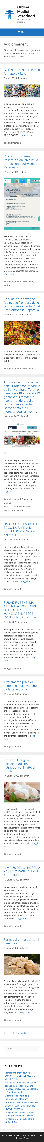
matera (19, 510)
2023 (9, 506)
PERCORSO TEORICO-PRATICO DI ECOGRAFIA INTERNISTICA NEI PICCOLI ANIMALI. (21, 1105)
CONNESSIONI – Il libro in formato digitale (22, 71)
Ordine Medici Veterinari (26, 11)
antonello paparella (22, 506)
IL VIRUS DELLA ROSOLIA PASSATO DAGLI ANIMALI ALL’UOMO (22, 871)
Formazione (27, 281)
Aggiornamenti (13, 143)
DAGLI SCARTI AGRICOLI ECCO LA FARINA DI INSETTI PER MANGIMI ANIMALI (21, 529)
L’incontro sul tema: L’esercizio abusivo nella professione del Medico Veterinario (21, 161)
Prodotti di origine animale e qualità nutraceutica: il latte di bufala (19, 765)
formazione (9, 510)
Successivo (23, 1033)
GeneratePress (22, 1138)
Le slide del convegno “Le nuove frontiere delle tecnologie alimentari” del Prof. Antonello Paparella (22, 304)
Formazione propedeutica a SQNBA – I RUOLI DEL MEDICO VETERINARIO (20, 1076)
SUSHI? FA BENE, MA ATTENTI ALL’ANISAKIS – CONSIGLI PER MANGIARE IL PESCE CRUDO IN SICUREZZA (21, 610)
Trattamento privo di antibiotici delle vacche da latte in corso (20, 685)
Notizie (7, 285)
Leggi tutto (26, 135)
